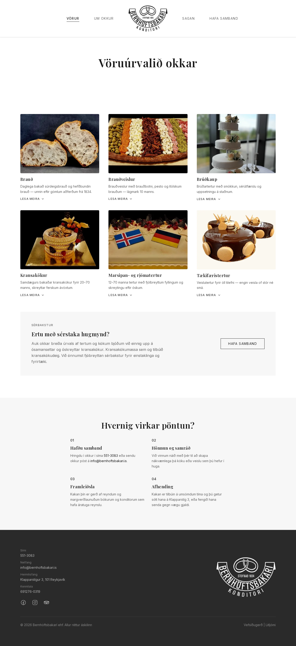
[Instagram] (35, 603)
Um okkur (104, 18)
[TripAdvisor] (46, 603)
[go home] (246, 577)
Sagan (188, 18)
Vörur (73, 18)
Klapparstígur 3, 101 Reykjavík (42, 579)
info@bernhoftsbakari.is (108, 461)
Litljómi (271, 625)
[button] (59, 157)
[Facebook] (23, 603)
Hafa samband (224, 18)
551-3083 (111, 455)
